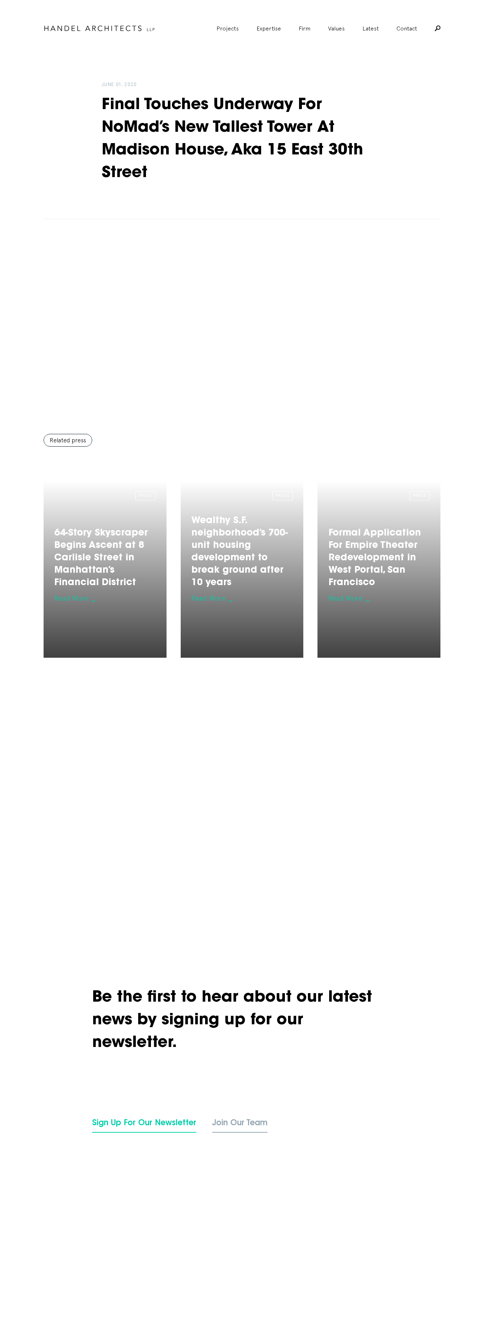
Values (336, 28)
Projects (227, 28)
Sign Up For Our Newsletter (144, 1123)
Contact (406, 28)
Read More (71, 598)
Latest (370, 28)
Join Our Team (240, 1123)
